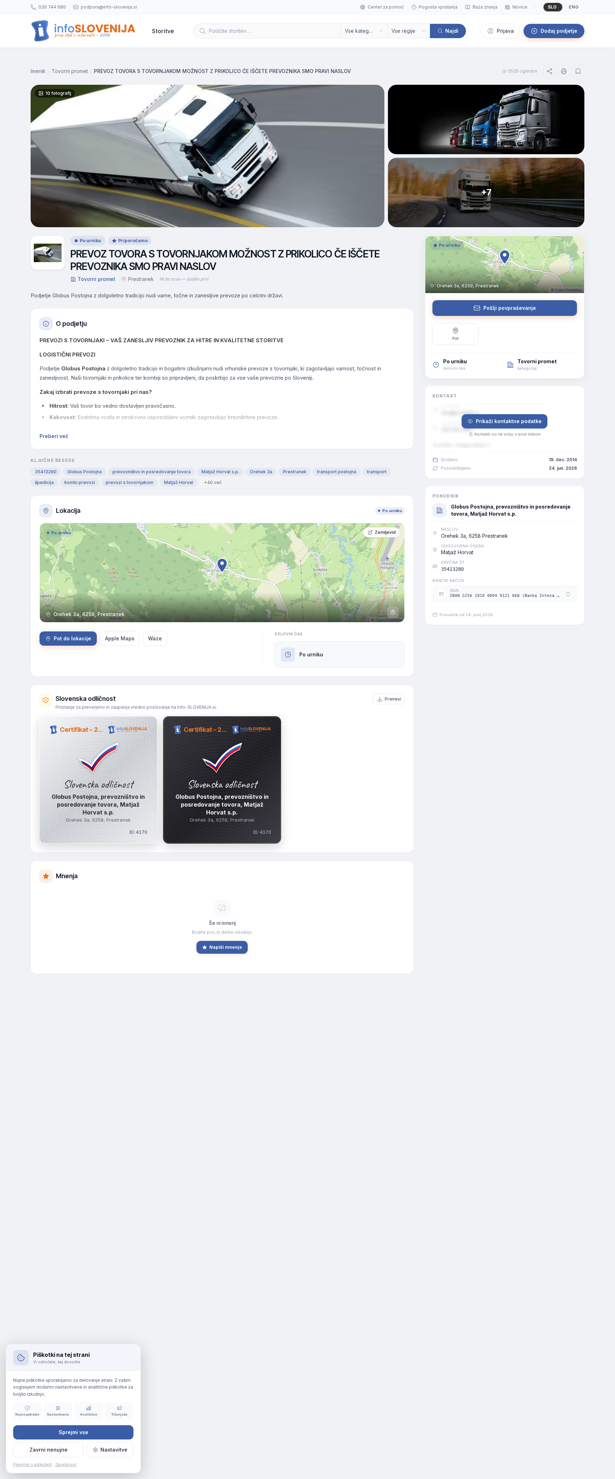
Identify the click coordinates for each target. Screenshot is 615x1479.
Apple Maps (120, 638)
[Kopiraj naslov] (393, 612)
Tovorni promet (70, 71)
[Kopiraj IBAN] (568, 594)
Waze (155, 638)
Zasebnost (66, 1464)
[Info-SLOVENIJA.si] (83, 31)
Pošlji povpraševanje (509, 308)
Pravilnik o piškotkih (32, 1464)
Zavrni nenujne (49, 1450)
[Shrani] (578, 71)
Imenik (38, 71)
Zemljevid (385, 532)
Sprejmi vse (73, 1432)
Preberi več (54, 436)
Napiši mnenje (225, 947)
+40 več (213, 482)
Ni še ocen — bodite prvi (183, 279)
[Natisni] (563, 71)
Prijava (505, 31)
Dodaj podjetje (559, 31)
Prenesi (393, 699)
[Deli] (549, 71)
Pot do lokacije (72, 638)
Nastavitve (113, 1450)
